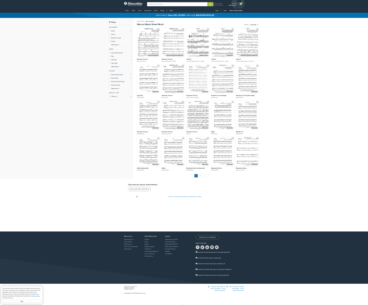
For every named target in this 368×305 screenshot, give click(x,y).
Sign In (235, 3)
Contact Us (148, 249)
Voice (139, 10)
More (225, 11)
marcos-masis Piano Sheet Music (139, 189)
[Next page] (204, 175)
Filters (112, 22)
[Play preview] (158, 29)
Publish (147, 244)
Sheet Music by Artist (171, 239)
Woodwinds (147, 10)
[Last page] (208, 175)
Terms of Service (150, 253)
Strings (162, 10)
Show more (114, 44)
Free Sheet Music (170, 249)
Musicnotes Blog (170, 241)
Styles (171, 10)
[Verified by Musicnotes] (117, 96)
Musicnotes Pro (218, 3)
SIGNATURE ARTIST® (171, 244)
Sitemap (167, 251)
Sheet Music (140, 21)
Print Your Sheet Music (131, 246)
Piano (127, 10)
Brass (155, 10)
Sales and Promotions (171, 246)
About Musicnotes (151, 236)
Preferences (127, 244)
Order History (128, 241)
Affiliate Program (149, 246)
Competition (168, 253)
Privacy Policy (149, 256)
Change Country (128, 289)
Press (146, 241)
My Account (232, 5)
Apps (217, 10)
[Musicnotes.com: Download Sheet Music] (133, 4)
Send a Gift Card (218, 5)
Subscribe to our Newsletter (207, 237)
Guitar (133, 10)
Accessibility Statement (151, 251)
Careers (147, 239)
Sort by (246, 24)
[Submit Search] (210, 4)
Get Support (127, 249)
